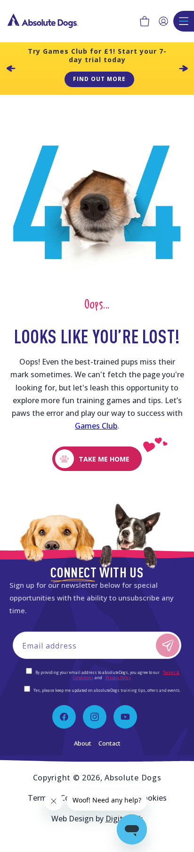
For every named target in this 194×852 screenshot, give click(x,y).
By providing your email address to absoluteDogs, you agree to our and (106, 675)
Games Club (96, 426)
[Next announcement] (183, 68)
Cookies (152, 798)
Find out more (99, 79)
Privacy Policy (118, 677)
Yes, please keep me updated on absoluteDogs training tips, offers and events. (107, 690)
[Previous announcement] (10, 68)
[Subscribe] (167, 645)
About (82, 743)
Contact (109, 743)
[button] (144, 21)
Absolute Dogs (133, 777)
